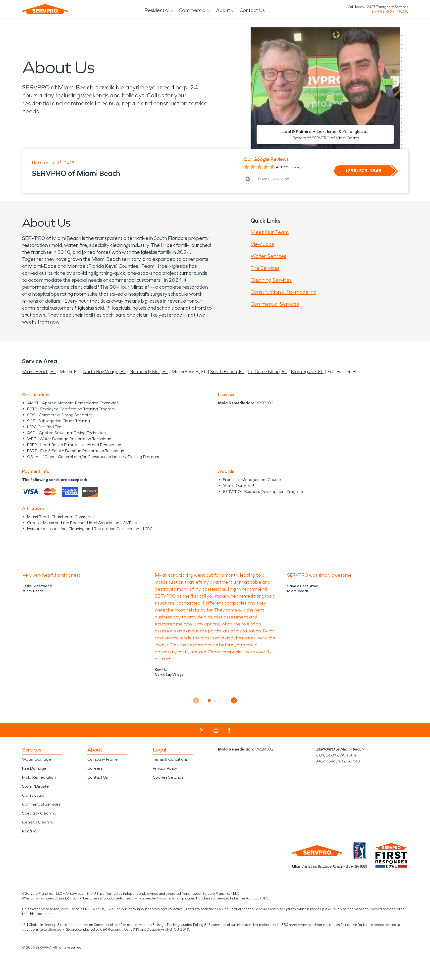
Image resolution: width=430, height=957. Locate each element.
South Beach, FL (227, 371)
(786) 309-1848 (390, 11)
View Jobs (262, 244)
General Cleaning (38, 822)
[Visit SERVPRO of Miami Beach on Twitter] (201, 730)
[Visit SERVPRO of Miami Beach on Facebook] (229, 730)
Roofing (29, 831)
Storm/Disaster (36, 786)
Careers (94, 768)
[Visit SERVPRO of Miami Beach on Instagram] (216, 730)
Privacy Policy (165, 768)
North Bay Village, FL (104, 371)
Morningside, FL (307, 371)
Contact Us (252, 10)
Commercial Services (275, 304)
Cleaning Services (271, 280)
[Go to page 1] (209, 700)
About (223, 10)
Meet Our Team (270, 232)
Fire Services (265, 268)
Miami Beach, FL (39, 371)
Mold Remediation (39, 777)
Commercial (192, 10)
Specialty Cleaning (39, 813)
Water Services (268, 256)
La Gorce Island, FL (267, 371)
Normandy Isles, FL (149, 371)
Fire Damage (34, 768)
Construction (34, 795)
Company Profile (102, 759)
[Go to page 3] (221, 700)
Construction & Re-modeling (284, 292)
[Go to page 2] (215, 700)
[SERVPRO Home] (45, 9)
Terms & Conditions (170, 759)
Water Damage (36, 759)
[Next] (234, 700)
